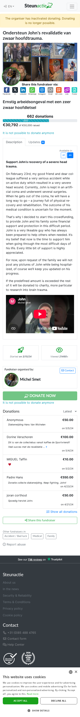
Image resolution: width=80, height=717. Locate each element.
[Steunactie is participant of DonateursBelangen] (10, 658)
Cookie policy (12, 615)
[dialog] (40, 692)
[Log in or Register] (5, 6)
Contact (69, 370)
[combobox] (71, 672)
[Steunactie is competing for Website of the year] (28, 658)
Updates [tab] (36, 142)
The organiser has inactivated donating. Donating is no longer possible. (40, 21)
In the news (11, 589)
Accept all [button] (21, 700)
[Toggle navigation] (72, 6)
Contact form (16, 638)
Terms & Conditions (16, 602)
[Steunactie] (38, 5)
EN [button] (10, 6)
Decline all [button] (58, 700)
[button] (6, 91)
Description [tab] (14, 142)
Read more (33, 693)
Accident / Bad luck (15, 536)
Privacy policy (13, 608)
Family (51, 536)
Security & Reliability (17, 595)
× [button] (75, 672)
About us (9, 582)
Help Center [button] (15, 644)
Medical (37, 536)
